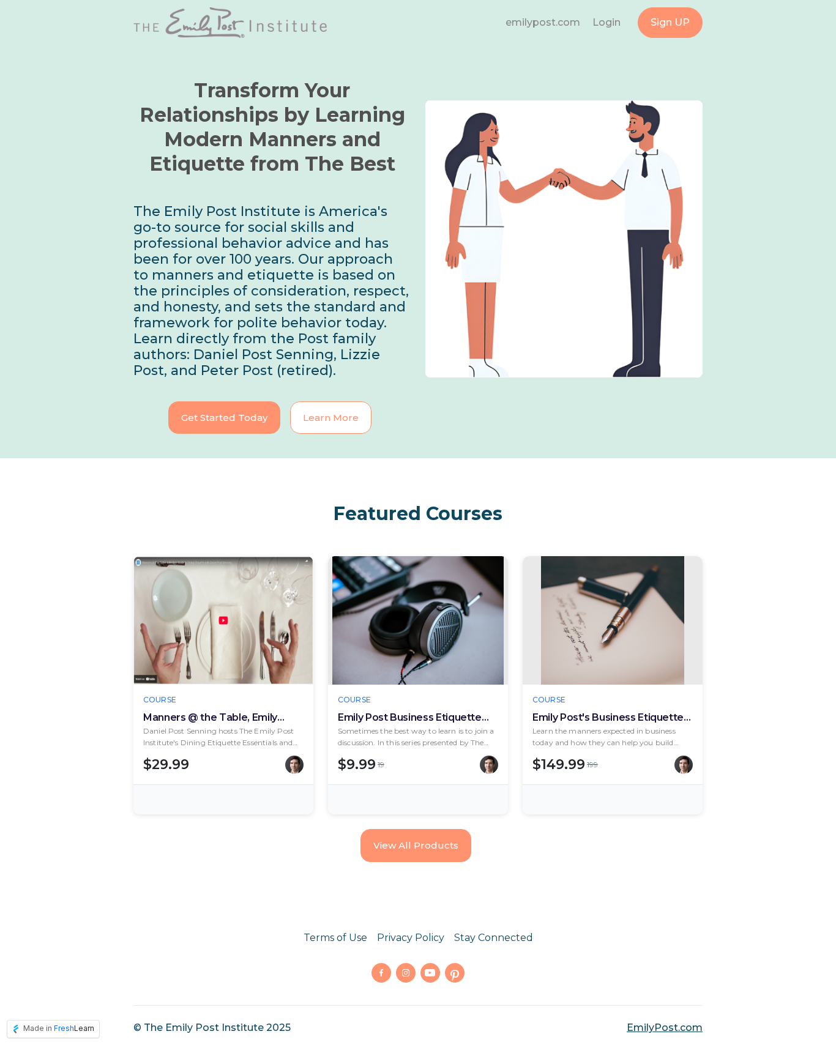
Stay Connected (493, 937)
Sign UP (670, 22)
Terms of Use (335, 937)
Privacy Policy (410, 937)
